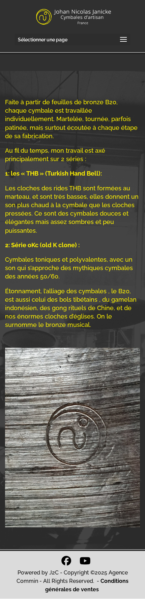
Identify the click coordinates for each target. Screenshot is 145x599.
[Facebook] (66, 561)
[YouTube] (85, 561)
